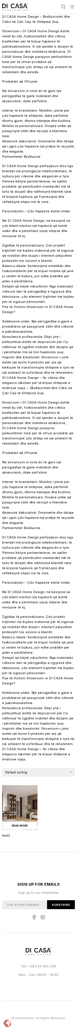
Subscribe (61, 904)
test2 (6, 835)
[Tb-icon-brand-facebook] (34, 917)
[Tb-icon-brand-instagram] (43, 917)
